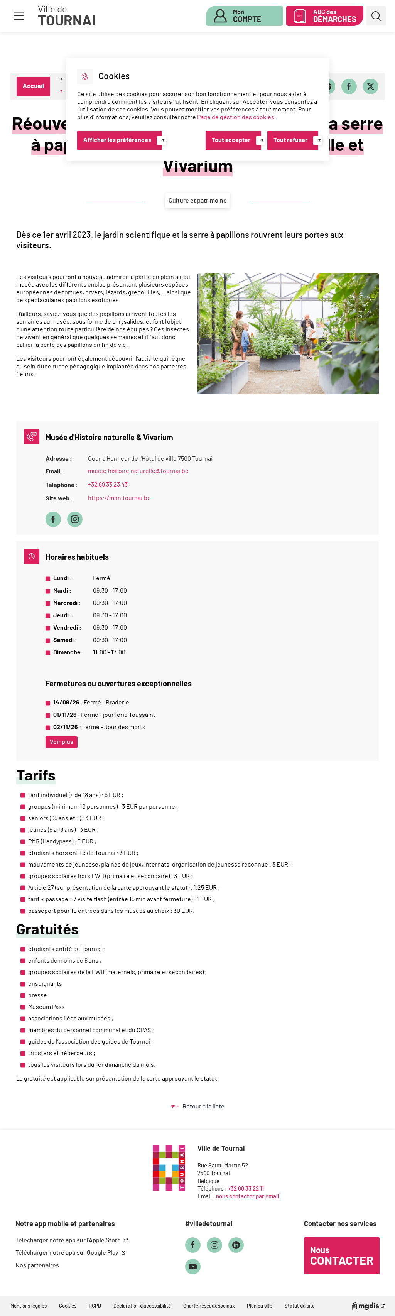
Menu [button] (19, 15)
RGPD (95, 1306)
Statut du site (300, 1306)
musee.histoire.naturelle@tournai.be (138, 471)
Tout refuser (290, 140)
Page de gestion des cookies (235, 117)
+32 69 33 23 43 (108, 484)
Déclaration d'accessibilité (142, 1306)
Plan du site (259, 1306)
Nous (341, 1256)
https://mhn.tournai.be (119, 498)
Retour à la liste (211, 1106)
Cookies (67, 1306)
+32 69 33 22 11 (246, 1189)
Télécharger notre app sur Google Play (67, 1253)
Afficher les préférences (117, 140)
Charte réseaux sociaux (209, 1306)
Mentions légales (28, 1306)
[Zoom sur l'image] (288, 333)
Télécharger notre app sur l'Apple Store (68, 1240)
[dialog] (197, 109)
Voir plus (61, 742)
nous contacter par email (247, 1196)
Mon (247, 16)
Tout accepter (231, 140)
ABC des (334, 16)
